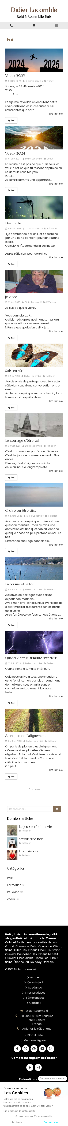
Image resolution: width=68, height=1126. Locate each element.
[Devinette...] (34, 207)
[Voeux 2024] (34, 137)
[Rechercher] (57, 809)
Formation (14, 885)
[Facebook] (17, 1048)
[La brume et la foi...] (34, 568)
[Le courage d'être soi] (34, 425)
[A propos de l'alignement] (34, 720)
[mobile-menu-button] (56, 25)
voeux (11, 899)
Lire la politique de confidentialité (19, 1111)
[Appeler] (11, 25)
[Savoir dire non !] (12, 842)
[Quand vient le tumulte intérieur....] (34, 642)
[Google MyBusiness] (34, 1048)
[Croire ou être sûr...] (34, 495)
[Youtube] (42, 1048)
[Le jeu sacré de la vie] (12, 830)
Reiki (10, 878)
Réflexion (13, 892)
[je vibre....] (34, 281)
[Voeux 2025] (34, 60)
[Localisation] (34, 25)
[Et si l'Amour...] (12, 855)
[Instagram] (50, 1048)
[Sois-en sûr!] (34, 355)
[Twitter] (25, 1048)
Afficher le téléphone (36, 1029)
